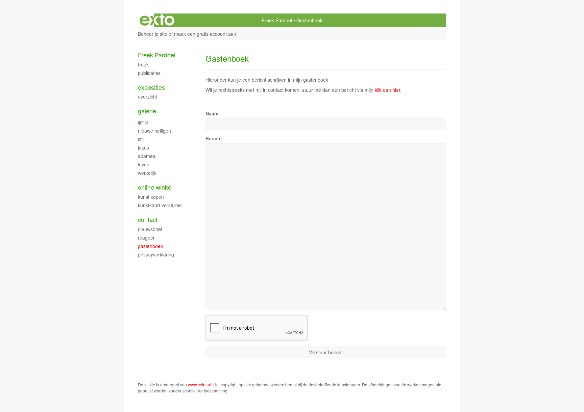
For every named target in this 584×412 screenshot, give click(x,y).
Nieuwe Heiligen (154, 130)
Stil (141, 139)
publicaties (149, 73)
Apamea (146, 156)
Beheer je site (152, 33)
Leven (143, 164)
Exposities (151, 87)
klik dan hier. (388, 89)
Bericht (213, 138)
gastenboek (150, 246)
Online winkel (155, 187)
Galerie (147, 111)
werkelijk (147, 172)
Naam (211, 113)
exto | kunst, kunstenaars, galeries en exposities (157, 20)
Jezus (143, 147)
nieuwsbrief (150, 229)
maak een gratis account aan (205, 33)
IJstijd (143, 122)
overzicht (147, 96)
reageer (146, 237)
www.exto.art (199, 384)
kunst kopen (151, 196)
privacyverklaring (156, 254)
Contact (147, 219)
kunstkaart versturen (160, 205)
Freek (143, 64)
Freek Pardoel (277, 20)
